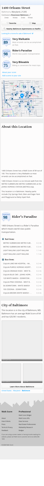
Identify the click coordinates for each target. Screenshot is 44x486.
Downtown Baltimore (20, 15)
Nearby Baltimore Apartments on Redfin (23, 29)
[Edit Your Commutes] (30, 14)
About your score (9, 72)
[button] (22, 95)
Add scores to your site (11, 76)
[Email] (10, 415)
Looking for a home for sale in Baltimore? (16, 33)
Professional (25, 412)
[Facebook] (6, 415)
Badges (21, 430)
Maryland (16, 391)
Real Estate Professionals (27, 424)
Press (3, 424)
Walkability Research (26, 427)
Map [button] (34, 23)
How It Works (6, 421)
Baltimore (6, 12)
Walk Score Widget (25, 415)
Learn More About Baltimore (22, 387)
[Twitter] (3, 415)
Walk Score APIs (24, 418)
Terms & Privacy (7, 427)
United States (6, 391)
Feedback (5, 430)
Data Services (23, 421)
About (4, 418)
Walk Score (7, 412)
